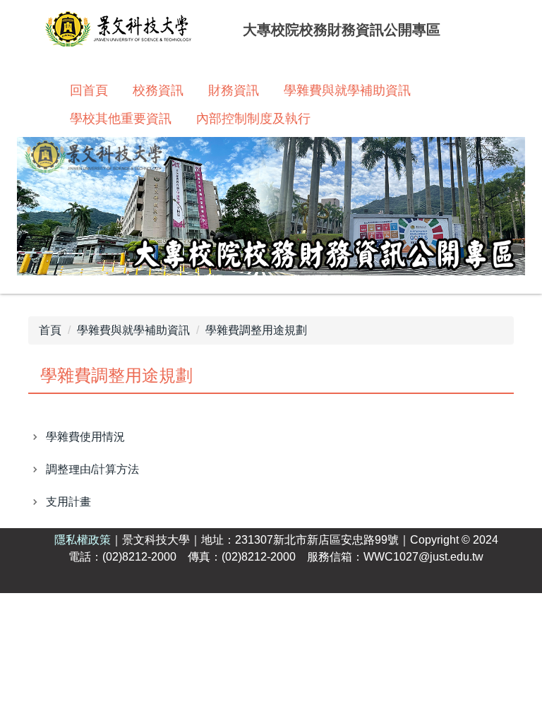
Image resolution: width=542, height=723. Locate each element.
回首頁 (89, 90)
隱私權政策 (82, 540)
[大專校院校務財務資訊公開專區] (118, 30)
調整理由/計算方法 (92, 469)
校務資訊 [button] (158, 90)
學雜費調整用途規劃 (256, 330)
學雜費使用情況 (85, 437)
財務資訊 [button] (233, 90)
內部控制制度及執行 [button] (253, 119)
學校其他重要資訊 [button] (120, 119)
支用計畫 (68, 502)
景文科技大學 (156, 540)
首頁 (50, 330)
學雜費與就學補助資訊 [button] (347, 90)
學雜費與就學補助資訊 (133, 330)
